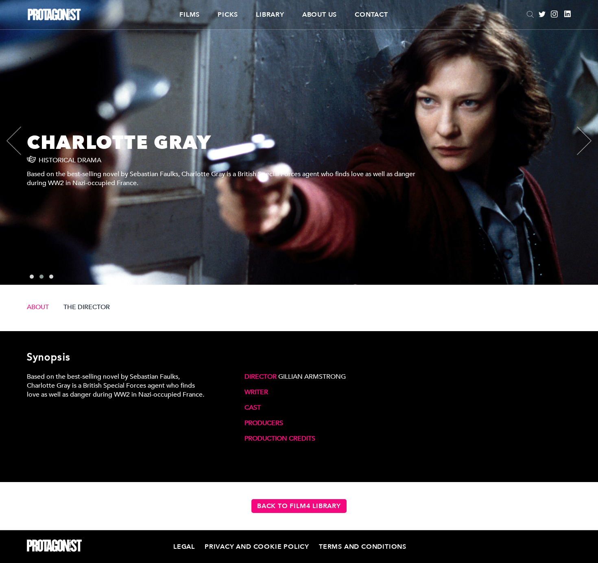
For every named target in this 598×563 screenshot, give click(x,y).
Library (270, 14)
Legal (184, 546)
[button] (32, 277)
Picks (228, 14)
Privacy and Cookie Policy (257, 546)
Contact (371, 14)
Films (189, 14)
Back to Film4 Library (299, 506)
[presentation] (21, 141)
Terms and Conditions (362, 546)
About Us (319, 14)
